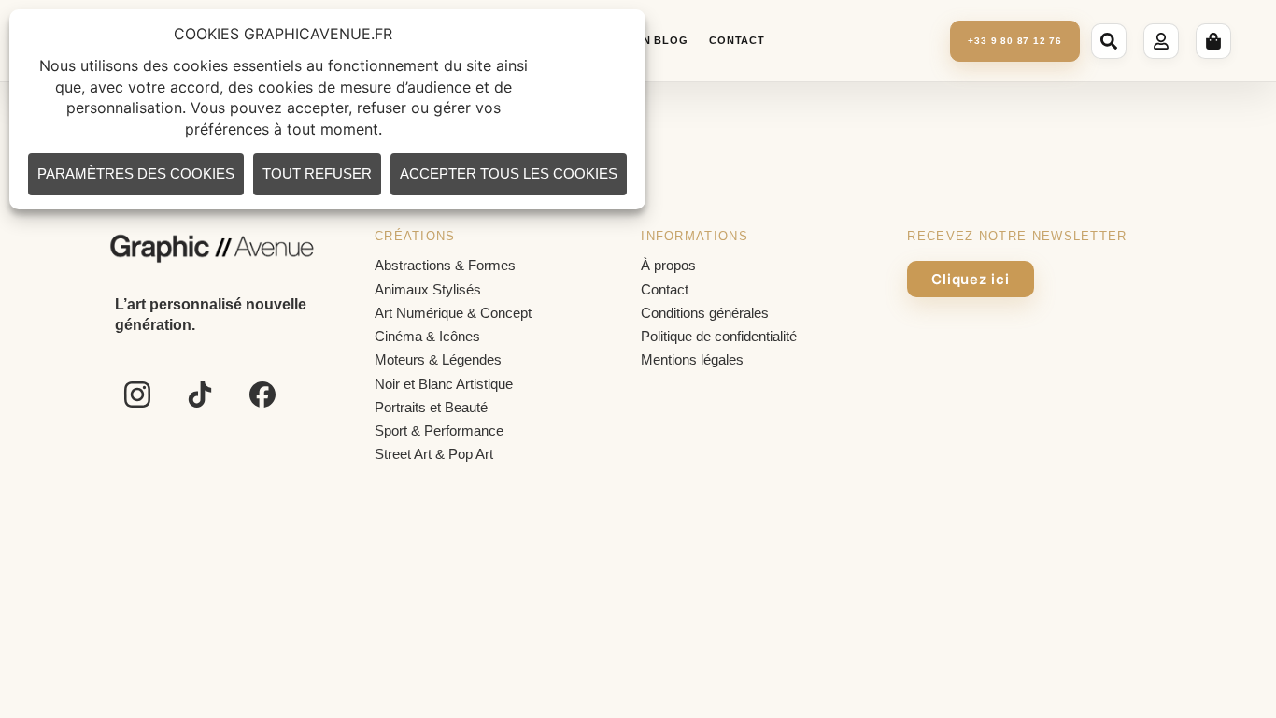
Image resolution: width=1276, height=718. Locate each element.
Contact (736, 40)
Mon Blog (656, 40)
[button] (1111, 41)
